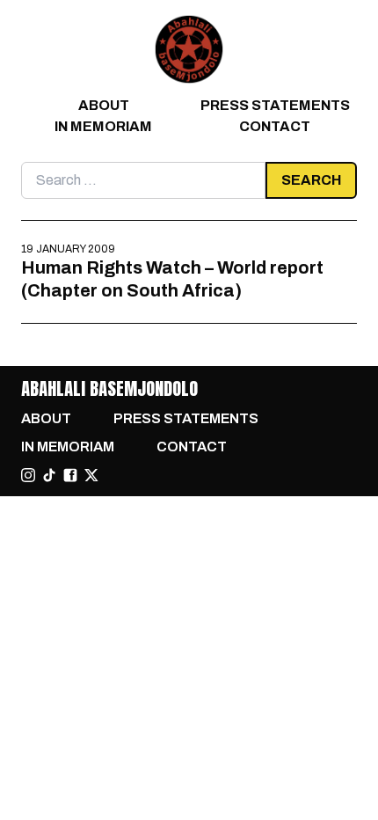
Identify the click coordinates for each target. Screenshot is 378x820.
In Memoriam (103, 126)
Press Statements (275, 105)
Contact (274, 126)
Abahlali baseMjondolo (109, 388)
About (103, 105)
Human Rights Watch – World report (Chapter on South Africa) (172, 279)
